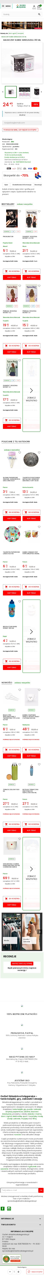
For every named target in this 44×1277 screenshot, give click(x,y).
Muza (24, 246)
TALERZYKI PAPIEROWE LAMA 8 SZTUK (11, 553)
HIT (13, 232)
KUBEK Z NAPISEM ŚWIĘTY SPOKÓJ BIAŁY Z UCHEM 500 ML (31, 716)
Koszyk (39, 9)
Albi (12, 142)
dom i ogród (6, 1116)
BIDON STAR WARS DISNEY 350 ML (10, 627)
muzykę (24, 1118)
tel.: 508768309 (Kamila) (22, 162)
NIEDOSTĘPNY (35, 1271)
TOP (18, 232)
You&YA (5, 321)
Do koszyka (12, 271)
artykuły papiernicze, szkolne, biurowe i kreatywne (20, 1112)
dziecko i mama (34, 1114)
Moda (6, 940)
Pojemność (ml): (8, 149)
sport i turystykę (30, 1116)
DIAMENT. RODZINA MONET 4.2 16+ (30, 237)
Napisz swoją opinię (22, 963)
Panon (5, 487)
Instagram (9, 1208)
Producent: (6, 142)
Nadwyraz (26, 725)
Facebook (2, 1208)
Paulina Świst (7, 243)
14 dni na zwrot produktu (13, 155)
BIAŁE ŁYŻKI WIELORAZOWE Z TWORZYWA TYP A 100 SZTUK (11, 717)
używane (4, 1169)
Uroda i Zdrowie (26, 940)
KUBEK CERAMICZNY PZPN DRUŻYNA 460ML (31, 553)
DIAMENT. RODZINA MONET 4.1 (10, 386)
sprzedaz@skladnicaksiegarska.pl (17, 1251)
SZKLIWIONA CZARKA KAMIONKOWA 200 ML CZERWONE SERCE (11, 865)
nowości (17, 1134)
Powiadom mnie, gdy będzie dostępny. (20, 130)
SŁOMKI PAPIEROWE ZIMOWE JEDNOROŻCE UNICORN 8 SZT (11, 479)
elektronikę (17, 1116)
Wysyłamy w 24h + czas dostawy (17, 153)
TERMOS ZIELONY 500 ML (11, 790)
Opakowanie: (7, 147)
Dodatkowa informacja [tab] (22, 185)
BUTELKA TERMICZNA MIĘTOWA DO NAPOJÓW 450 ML (30, 791)
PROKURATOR (8, 237)
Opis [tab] (6, 185)
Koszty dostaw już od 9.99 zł (15, 157)
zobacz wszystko (25, 204)
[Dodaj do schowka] (17, 212)
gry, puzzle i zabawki (32, 1109)
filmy (35, 1118)
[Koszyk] (39, 6)
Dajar (5, 636)
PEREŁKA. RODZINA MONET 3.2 (10, 312)
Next (40, 25)
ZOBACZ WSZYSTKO (31, 399)
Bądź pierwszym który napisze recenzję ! (22, 969)
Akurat (5, 246)
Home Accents (28, 487)
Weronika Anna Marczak (31, 243)
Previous (4, 25)
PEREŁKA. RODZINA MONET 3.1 (29, 312)
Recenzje (38, 185)
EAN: (3, 144)
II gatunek (32, 1166)
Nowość (7, 232)
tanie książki (17, 1109)
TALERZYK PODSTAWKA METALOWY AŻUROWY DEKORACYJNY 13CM (31, 479)
